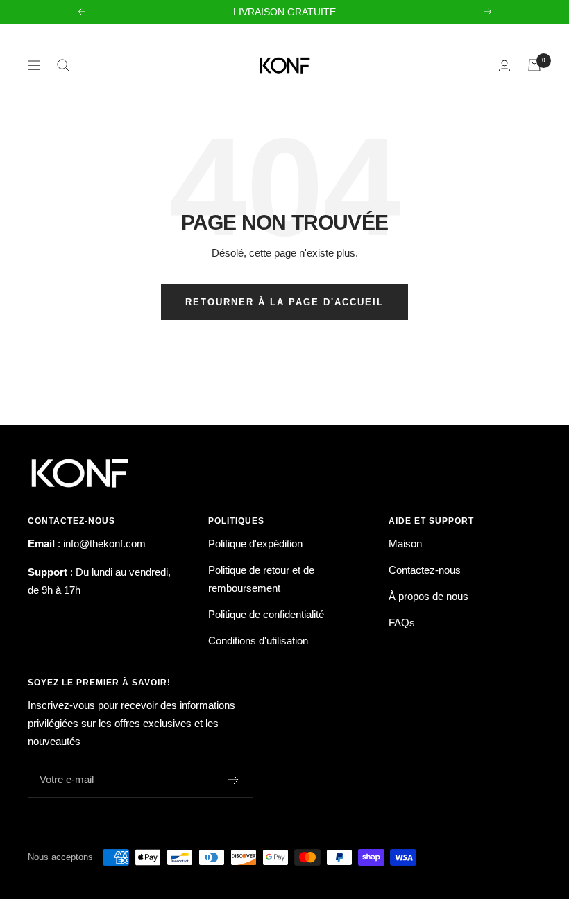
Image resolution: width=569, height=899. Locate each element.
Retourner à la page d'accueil (284, 302)
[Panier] (534, 65)
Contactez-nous (425, 570)
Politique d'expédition (255, 543)
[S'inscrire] (233, 780)
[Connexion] (504, 65)
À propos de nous (428, 596)
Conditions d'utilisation (258, 641)
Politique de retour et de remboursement (261, 579)
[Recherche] (63, 65)
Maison (405, 543)
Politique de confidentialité (266, 614)
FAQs (402, 622)
